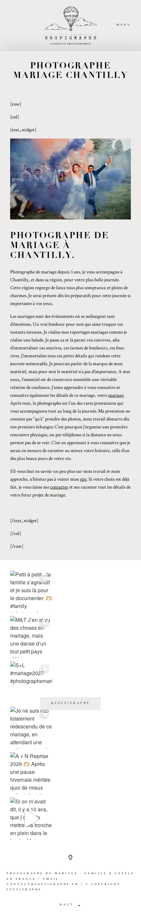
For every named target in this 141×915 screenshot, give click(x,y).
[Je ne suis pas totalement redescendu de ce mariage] (31, 728)
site (83, 479)
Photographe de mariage (42, 873)
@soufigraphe (70, 703)
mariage (116, 395)
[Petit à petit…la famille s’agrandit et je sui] (31, 592)
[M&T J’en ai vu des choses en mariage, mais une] (31, 637)
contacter (59, 487)
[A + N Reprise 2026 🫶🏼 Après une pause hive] (31, 773)
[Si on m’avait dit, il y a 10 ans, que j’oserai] (31, 819)
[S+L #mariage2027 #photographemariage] (31, 682)
